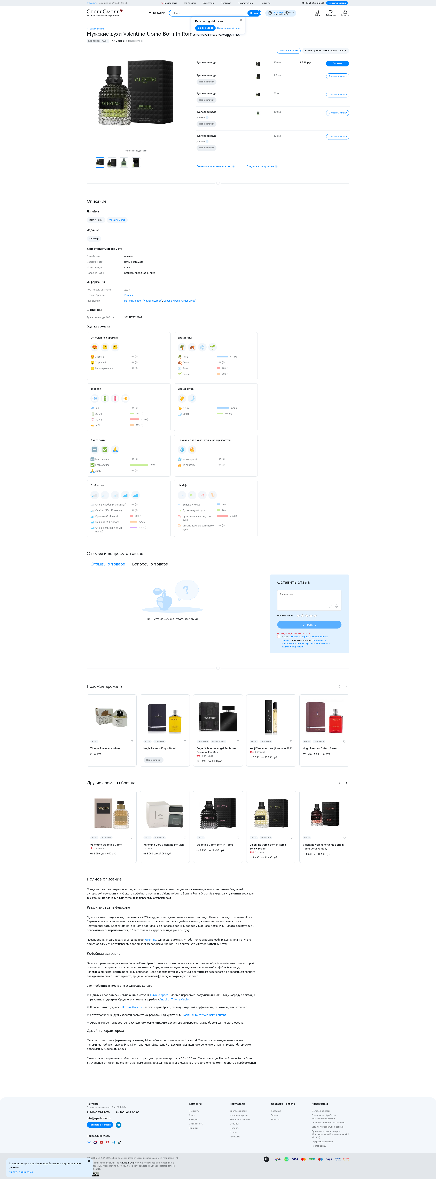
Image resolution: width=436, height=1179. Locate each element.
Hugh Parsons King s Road (159, 748)
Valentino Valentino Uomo (106, 844)
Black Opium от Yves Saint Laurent (204, 1015)
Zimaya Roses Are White (105, 748)
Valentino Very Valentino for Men (163, 844)
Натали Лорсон (132, 1007)
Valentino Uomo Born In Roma (215, 844)
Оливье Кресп (159, 995)
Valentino (150, 939)
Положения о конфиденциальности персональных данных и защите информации (306, 643)
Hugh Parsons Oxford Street (320, 748)
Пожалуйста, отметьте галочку (293, 633)
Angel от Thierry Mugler (174, 999)
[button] (90, 162)
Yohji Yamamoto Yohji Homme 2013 (271, 748)
